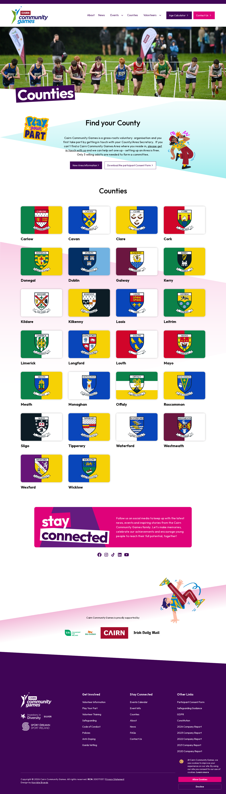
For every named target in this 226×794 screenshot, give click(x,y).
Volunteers (150, 15)
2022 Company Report (189, 738)
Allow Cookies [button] (199, 779)
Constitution (183, 720)
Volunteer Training (91, 714)
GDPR (180, 714)
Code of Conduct (91, 726)
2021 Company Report (189, 745)
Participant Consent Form (190, 702)
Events (114, 15)
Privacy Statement (114, 779)
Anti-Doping (88, 738)
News (101, 15)
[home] (29, 15)
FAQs (133, 732)
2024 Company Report (189, 726)
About (91, 15)
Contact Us (136, 738)
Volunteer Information (93, 702)
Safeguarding (89, 720)
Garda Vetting (89, 745)
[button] (116, 15)
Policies (86, 732)
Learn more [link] (202, 772)
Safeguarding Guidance (189, 708)
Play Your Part (89, 708)
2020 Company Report (189, 751)
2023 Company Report (189, 732)
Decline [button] (200, 786)
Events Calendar (139, 702)
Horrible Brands (40, 782)
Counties (132, 15)
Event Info (135, 708)
